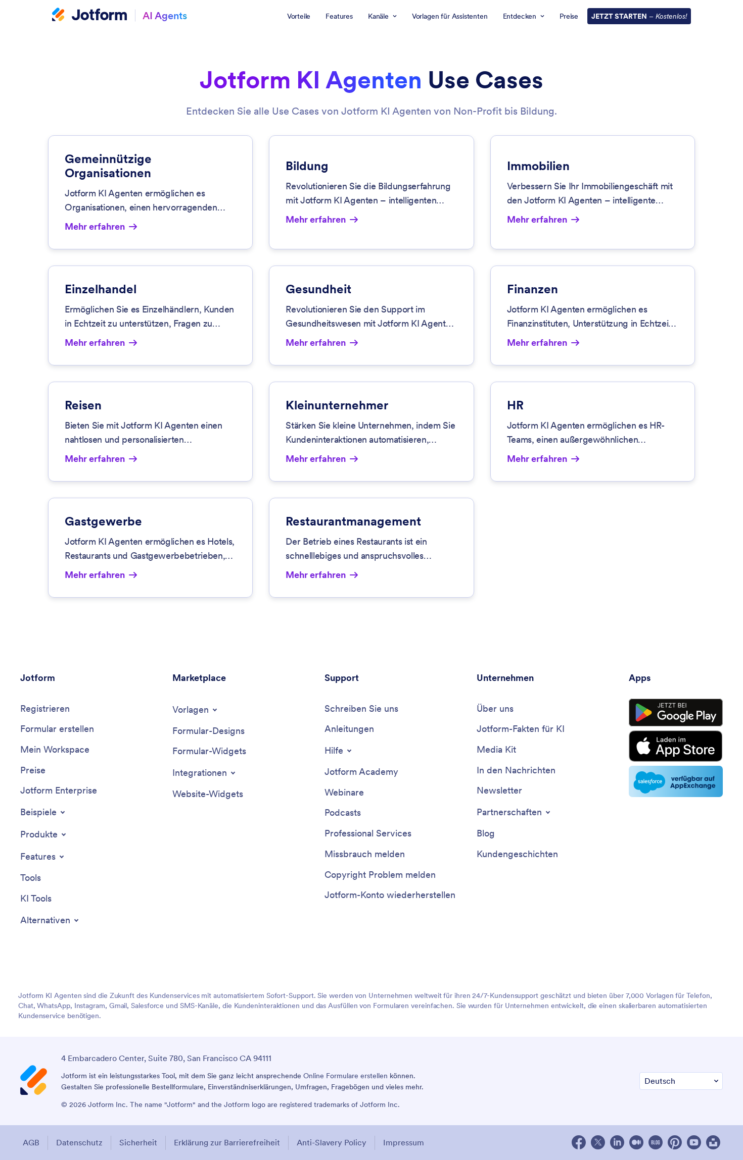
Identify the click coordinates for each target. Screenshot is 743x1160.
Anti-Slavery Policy (331, 1142)
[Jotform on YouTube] (694, 1142)
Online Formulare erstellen (345, 1075)
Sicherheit (138, 1142)
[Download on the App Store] (676, 746)
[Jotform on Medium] (636, 1142)
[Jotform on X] (598, 1142)
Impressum (403, 1142)
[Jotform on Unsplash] (713, 1142)
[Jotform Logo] (89, 15)
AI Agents (165, 15)
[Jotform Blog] (655, 1142)
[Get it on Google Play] (676, 713)
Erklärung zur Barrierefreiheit (227, 1142)
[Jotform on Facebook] (579, 1142)
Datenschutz (79, 1142)
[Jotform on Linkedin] (617, 1142)
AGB (31, 1142)
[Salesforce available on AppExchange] (676, 781)
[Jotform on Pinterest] (675, 1142)
